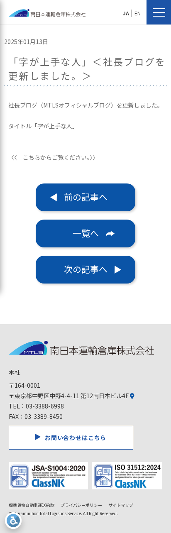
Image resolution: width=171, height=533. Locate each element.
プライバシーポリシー (81, 505)
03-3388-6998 (45, 406)
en (137, 13)
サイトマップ (120, 505)
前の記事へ (85, 197)
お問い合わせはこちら (75, 437)
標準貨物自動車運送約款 (31, 505)
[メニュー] (159, 12)
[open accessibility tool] (13, 520)
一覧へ (86, 233)
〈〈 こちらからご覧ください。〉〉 (53, 157)
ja (126, 13)
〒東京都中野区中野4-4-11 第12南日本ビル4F (69, 395)
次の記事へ (85, 269)
